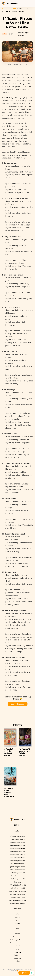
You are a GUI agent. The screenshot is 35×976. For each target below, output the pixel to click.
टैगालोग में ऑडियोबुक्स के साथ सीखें (17, 897)
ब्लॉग (14, 9)
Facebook (17, 914)
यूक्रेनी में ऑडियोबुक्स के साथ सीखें (17, 894)
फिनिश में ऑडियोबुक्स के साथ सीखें (17, 903)
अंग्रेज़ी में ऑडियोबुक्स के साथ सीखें (17, 836)
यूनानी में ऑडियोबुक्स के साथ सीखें (17, 888)
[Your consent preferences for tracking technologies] (32, 973)
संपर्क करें (18, 961)
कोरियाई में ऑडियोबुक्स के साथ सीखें (17, 870)
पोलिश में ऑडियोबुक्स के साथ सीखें (17, 879)
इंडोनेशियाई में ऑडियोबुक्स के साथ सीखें (17, 891)
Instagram (17, 917)
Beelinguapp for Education (17, 940)
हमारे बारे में (17, 934)
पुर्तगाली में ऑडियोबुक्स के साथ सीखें (17, 842)
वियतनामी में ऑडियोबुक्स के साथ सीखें (17, 900)
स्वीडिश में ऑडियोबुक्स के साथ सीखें (17, 876)
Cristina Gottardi (21, 64)
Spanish (5, 97)
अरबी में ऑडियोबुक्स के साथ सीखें (17, 873)
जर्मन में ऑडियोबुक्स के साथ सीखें (17, 851)
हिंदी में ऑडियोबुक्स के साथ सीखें (17, 863)
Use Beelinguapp (17, 704)
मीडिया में (17, 946)
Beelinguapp (6, 9)
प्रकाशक (18, 949)
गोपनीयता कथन (17, 955)
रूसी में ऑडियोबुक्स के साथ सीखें (17, 857)
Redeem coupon (17, 937)
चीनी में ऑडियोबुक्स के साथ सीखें (17, 860)
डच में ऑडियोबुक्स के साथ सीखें (17, 882)
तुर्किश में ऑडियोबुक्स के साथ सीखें (17, 867)
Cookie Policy (17, 958)
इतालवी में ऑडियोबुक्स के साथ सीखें (17, 848)
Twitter (17, 920)
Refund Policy (17, 952)
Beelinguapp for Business (17, 943)
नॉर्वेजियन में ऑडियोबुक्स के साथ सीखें (17, 885)
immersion (15, 126)
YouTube (17, 923)
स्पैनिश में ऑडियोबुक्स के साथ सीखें (17, 839)
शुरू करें (24, 973)
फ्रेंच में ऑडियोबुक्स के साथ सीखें (17, 845)
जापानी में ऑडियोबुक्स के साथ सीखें (17, 854)
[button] (30, 3)
